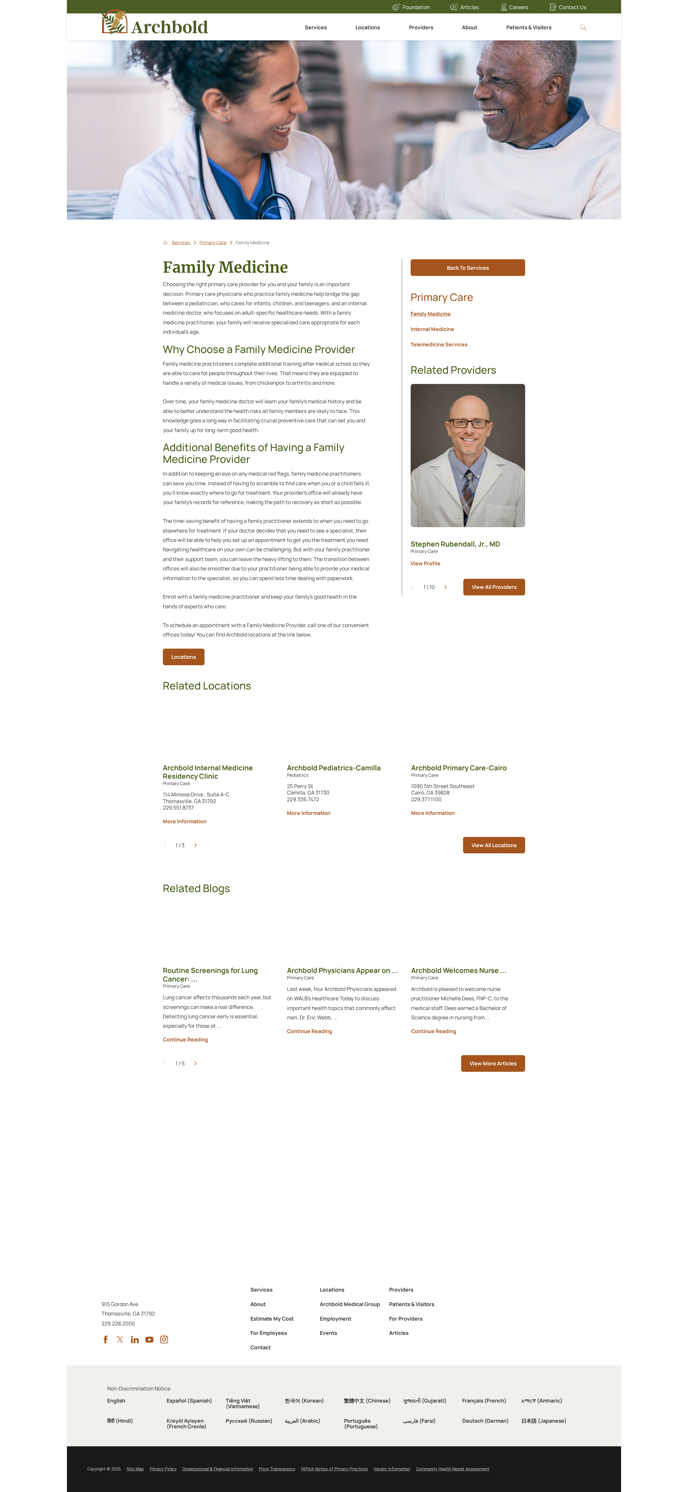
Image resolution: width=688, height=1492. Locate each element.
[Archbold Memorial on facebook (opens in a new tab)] (106, 1340)
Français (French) (484, 1400)
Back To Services (468, 267)
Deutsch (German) (485, 1420)
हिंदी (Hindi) (120, 1420)
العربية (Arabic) (303, 1420)
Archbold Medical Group (350, 1304)
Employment (335, 1318)
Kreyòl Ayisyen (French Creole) (187, 1423)
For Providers (405, 1318)
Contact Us (572, 7)
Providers (421, 27)
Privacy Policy (163, 1469)
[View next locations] (196, 845)
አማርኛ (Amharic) (541, 1400)
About (469, 27)
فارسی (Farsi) (419, 1420)
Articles (469, 7)
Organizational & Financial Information (217, 1469)
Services (316, 27)
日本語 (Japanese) (544, 1420)
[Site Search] (583, 27)
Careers (518, 7)
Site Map (135, 1469)
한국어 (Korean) (304, 1400)
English (116, 1400)
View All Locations (494, 845)
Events (328, 1332)
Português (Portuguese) (361, 1423)
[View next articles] (196, 1063)
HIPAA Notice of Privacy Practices (334, 1469)
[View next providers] (446, 587)
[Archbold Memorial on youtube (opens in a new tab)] (149, 1340)
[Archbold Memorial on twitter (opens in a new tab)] (120, 1340)
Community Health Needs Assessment (452, 1469)
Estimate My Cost (272, 1318)
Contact (260, 1347)
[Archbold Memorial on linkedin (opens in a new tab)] (135, 1340)
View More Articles (493, 1063)
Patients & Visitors (528, 27)
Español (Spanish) (189, 1400)
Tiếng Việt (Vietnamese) (243, 1403)
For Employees (268, 1332)
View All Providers (494, 587)
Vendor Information (392, 1469)
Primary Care (213, 242)
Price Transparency (277, 1469)
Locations (368, 27)
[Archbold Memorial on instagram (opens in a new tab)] (164, 1340)
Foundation (416, 7)
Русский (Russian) (249, 1420)
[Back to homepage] (165, 242)
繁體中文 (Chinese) (367, 1400)
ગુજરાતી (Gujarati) (425, 1400)
